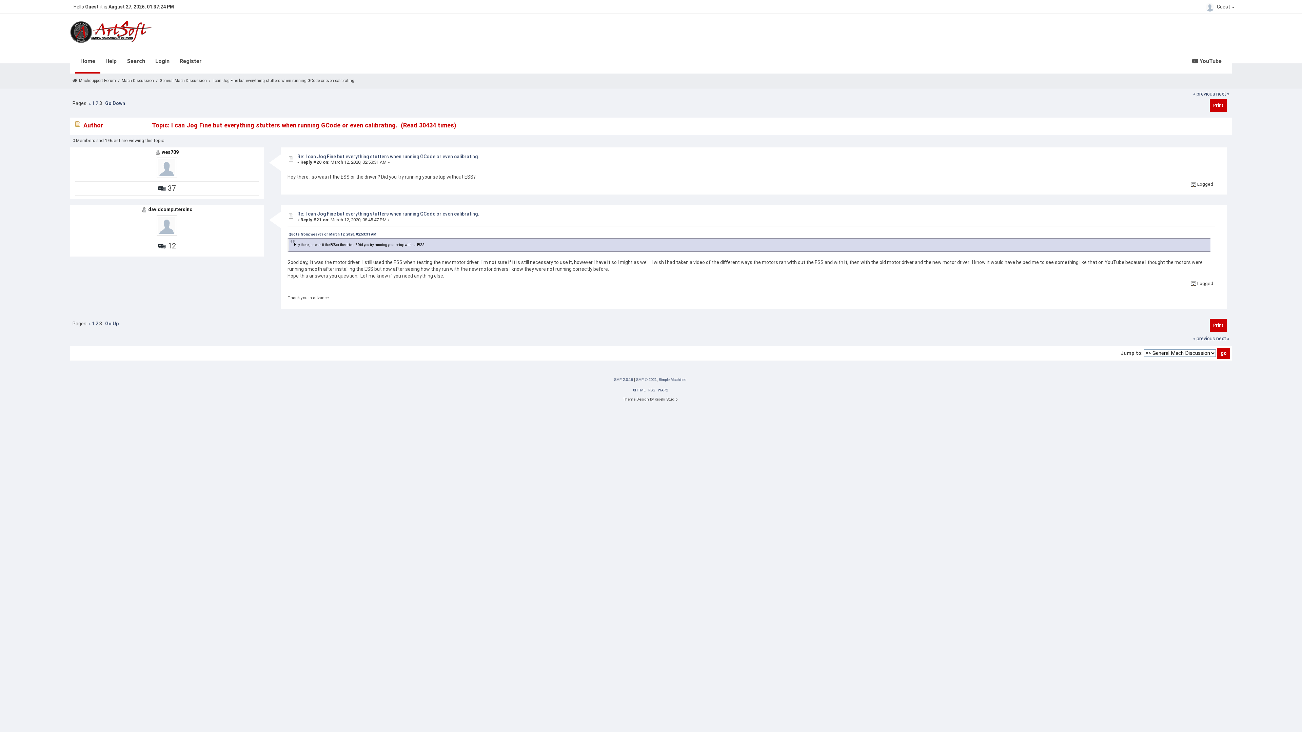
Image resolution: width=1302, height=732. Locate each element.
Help (111, 61)
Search (136, 61)
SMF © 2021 (646, 380)
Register (191, 61)
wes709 (170, 152)
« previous (1204, 94)
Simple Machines (673, 380)
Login (162, 61)
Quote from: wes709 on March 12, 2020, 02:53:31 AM (332, 234)
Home (87, 61)
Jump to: (1132, 353)
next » (1222, 94)
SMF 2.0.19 (623, 380)
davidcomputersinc (170, 209)
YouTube (1210, 61)
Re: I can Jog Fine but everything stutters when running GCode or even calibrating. (388, 156)
